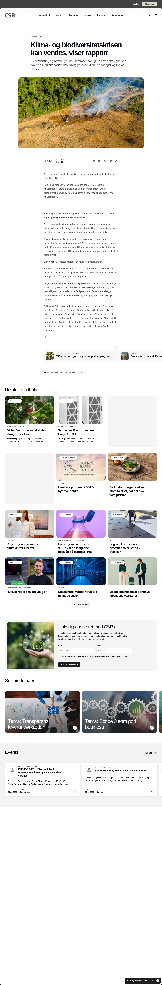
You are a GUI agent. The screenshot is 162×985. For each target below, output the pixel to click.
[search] (150, 15)
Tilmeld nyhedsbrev (69, 665)
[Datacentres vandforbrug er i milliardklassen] (81, 577)
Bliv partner (149, 4)
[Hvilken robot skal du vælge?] (29, 575)
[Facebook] (93, 160)
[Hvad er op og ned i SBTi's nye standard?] (81, 473)
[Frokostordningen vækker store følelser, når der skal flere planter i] (132, 475)
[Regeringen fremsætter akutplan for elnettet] (29, 530)
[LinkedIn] (99, 160)
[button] (116, 347)
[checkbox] (59, 658)
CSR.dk (59, 162)
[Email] (110, 160)
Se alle (148, 752)
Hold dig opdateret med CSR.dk (140, 981)
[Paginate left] (7, 712)
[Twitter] (105, 160)
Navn (60, 646)
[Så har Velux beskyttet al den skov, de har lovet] (29, 419)
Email (98, 646)
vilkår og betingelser (113, 656)
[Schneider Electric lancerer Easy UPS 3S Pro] (81, 419)
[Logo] (11, 15)
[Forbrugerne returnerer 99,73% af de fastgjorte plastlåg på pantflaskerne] (81, 532)
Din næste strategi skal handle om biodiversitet (79, 262)
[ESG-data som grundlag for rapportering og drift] (81, 356)
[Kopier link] (116, 161)
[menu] (156, 15)
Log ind (136, 4)
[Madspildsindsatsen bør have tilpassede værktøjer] (132, 577)
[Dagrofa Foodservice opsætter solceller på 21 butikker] (132, 532)
